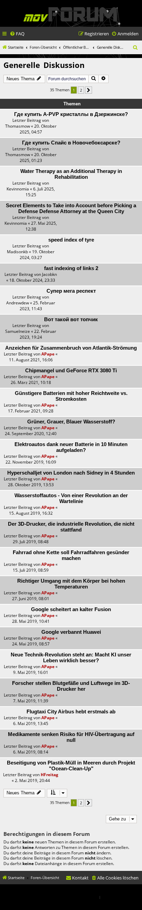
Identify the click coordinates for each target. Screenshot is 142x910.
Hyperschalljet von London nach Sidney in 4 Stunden (71, 473)
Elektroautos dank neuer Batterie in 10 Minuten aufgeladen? (71, 447)
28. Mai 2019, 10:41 (31, 621)
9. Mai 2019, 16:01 (30, 672)
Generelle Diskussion (43, 65)
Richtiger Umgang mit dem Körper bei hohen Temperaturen (71, 584)
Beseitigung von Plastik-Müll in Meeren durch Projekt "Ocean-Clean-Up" (71, 765)
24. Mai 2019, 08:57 (31, 644)
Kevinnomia (18, 189)
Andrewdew (17, 303)
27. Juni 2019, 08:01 (30, 599)
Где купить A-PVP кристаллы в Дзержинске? (71, 114)
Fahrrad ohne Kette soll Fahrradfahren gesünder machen (71, 555)
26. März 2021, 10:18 (31, 382)
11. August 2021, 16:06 (31, 360)
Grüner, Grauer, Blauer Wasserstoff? (71, 421)
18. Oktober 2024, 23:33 (32, 280)
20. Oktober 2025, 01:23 (38, 157)
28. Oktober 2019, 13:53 (31, 485)
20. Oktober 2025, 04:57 (38, 129)
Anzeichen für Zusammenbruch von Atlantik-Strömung (71, 348)
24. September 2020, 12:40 (31, 433)
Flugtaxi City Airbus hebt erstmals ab (71, 711)
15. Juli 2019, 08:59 (31, 570)
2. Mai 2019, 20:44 (32, 780)
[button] (88, 90)
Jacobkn (49, 274)
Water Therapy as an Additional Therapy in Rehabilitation (71, 174)
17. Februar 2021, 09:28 (30, 411)
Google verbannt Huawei (71, 632)
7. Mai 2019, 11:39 (30, 701)
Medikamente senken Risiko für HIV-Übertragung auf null (71, 737)
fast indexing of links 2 (71, 268)
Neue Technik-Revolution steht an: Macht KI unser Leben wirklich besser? (71, 657)
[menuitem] (17, 34)
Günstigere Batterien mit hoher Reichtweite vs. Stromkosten (71, 396)
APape (47, 354)
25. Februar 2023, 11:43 (37, 306)
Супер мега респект (71, 291)
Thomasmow (17, 126)
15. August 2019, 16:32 (31, 513)
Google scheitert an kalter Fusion (71, 609)
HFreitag (49, 775)
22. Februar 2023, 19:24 (38, 334)
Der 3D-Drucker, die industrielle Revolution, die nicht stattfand (71, 527)
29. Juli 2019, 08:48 (31, 542)
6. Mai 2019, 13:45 (30, 723)
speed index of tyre (71, 240)
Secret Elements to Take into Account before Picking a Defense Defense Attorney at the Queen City (71, 208)
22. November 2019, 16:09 (31, 462)
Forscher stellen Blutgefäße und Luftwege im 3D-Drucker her (71, 686)
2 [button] (81, 90)
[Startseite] (70, 14)
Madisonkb (17, 252)
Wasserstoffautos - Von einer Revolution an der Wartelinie (71, 498)
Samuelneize (17, 331)
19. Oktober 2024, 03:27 (37, 254)
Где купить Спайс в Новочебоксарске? (71, 142)
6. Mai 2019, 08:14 (30, 752)
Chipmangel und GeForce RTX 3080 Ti (71, 370)
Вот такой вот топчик (71, 319)
